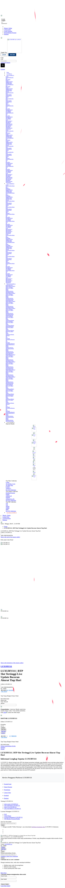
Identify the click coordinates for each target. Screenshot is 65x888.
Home (5, 526)
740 (7, 505)
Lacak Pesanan (8, 31)
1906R (7, 508)
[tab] (32, 69)
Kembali (6, 795)
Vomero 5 (8, 488)
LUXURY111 (8, 844)
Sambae (8, 497)
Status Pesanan (8, 787)
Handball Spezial (10, 493)
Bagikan (3, 747)
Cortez (7, 482)
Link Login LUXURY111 (11, 804)
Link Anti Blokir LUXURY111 (12, 808)
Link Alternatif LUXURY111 (12, 805)
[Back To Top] (1, 850)
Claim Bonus (7, 816)
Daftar (12, 54)
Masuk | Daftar (8, 28)
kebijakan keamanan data (38, 827)
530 (7, 503)
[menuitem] (8, 72)
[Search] (3, 65)
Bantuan (6, 34)
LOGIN (3, 727)
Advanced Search (5, 62)
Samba (7, 494)
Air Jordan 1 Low (10, 484)
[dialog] (32, 854)
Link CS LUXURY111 (10, 807)
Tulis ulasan (4, 691)
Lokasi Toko (7, 29)
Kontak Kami (7, 784)
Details (2, 749)
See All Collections (11, 490)
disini (4, 712)
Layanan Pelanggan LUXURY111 (13, 817)
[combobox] (8, 61)
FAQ (5, 814)
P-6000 (8, 487)
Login (4, 54)
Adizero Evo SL (10, 499)
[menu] (32, 292)
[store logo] (14, 52)
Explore (3, 69)
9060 (7, 509)
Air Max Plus (9, 485)
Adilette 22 (9, 496)
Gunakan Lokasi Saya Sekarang (9, 856)
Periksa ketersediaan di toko (8, 746)
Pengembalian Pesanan (10, 32)
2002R (7, 506)
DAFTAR (3, 729)
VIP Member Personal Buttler (12, 819)
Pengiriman (7, 789)
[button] (4, 612)
